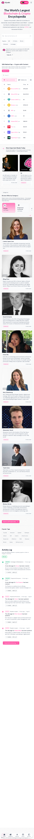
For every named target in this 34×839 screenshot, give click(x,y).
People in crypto (14, 611)
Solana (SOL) (14, 121)
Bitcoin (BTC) (14, 88)
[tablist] (17, 80)
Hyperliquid (14, 137)
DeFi (9, 41)
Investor (17, 535)
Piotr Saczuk (18, 614)
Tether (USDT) (15, 99)
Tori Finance (19, 582)
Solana (11, 542)
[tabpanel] (17, 111)
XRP (12, 110)
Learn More (10, 54)
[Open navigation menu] (31, 2)
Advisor (5, 535)
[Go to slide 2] (30, 215)
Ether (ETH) (14, 94)
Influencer (27, 539)
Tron (12, 127)
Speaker (19, 532)
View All (4, 70)
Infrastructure (25, 535)
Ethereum (5, 44)
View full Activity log (10, 643)
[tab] (9, 80)
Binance (13, 105)
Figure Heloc (14, 132)
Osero (16, 599)
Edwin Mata (18, 630)
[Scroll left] (3, 169)
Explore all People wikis (9, 521)
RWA (21, 539)
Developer (27, 532)
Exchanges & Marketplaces (17, 562)
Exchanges (13, 44)
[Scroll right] (30, 169)
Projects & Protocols (16, 578)
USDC (12, 116)
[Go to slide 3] (31, 215)
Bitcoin (21, 41)
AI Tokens (15, 41)
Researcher (5, 539)
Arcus (17, 566)
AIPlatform (14, 539)
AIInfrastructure (19, 542)
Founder (5, 532)
